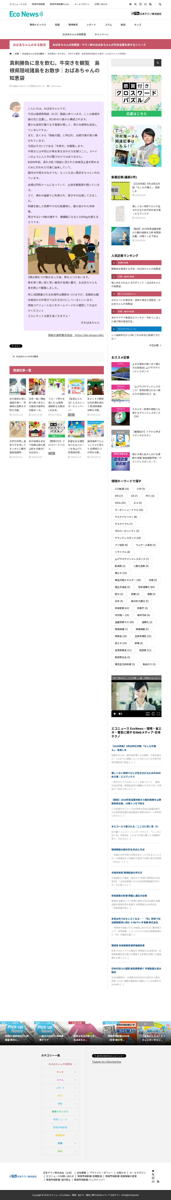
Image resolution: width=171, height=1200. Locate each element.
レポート (91, 24)
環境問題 (142, 629)
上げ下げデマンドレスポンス (132, 559)
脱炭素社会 (122, 657)
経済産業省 (123, 650)
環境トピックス (38, 24)
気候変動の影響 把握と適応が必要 (129, 895)
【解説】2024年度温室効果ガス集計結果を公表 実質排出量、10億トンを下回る (136, 801)
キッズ (137, 24)
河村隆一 (122, 615)
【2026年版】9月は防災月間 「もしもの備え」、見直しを (133, 747)
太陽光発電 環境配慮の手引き (126, 872)
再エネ (121, 573)
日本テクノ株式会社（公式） (58, 1172)
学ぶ (60, 1095)
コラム (108, 24)
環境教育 (73, 24)
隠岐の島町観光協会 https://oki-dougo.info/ (76, 335)
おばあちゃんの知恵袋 (74, 34)
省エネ (121, 643)
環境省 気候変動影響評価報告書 (128, 945)
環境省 (121, 636)
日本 (119, 601)
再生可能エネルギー (128, 580)
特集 (60, 1103)
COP (141, 488)
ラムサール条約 (146, 545)
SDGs (120, 502)
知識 (57, 24)
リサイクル (122, 552)
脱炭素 (145, 650)
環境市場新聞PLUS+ (59, 4)
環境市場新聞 (38, 4)
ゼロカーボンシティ (127, 530)
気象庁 (142, 608)
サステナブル (123, 523)
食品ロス (149, 664)
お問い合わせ (101, 4)
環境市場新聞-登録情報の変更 (121, 1176)
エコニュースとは (18, 4)
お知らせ (121, 1172)
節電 (139, 643)
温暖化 (147, 622)
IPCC (150, 495)
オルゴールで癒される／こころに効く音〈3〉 (135, 826)
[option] (17, 1033)
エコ (138, 502)
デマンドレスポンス (128, 538)
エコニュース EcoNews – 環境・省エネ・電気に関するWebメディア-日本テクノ (136, 732)
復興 (151, 594)
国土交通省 (122, 587)
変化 (119, 594)
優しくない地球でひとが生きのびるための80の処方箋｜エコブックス (136, 774)
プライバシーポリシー (101, 1172)
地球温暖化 (146, 587)
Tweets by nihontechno (106, 1062)
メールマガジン (82, 4)
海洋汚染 (143, 615)
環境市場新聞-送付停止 (58, 1179)
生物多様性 (143, 636)
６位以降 (153, 345)
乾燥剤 (120, 566)
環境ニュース (60, 1119)
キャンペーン (102, 34)
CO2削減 (122, 488)
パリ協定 (121, 545)
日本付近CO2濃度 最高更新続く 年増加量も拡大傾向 (136, 970)
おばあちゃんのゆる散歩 (29, 45)
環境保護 (121, 629)
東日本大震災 (140, 601)
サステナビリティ (126, 516)
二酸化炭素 (141, 566)
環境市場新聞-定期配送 (89, 1176)
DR (119, 495)
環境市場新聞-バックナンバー (89, 1179)
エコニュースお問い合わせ (60, 1176)
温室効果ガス (124, 622)
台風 (153, 580)
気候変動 (122, 608)
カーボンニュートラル (129, 509)
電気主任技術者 (125, 664)
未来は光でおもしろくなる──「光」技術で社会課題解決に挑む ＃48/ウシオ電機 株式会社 (135, 920)
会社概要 (81, 1172)
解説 (123, 24)
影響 (135, 594)
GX (134, 495)
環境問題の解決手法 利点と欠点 (128, 849)
